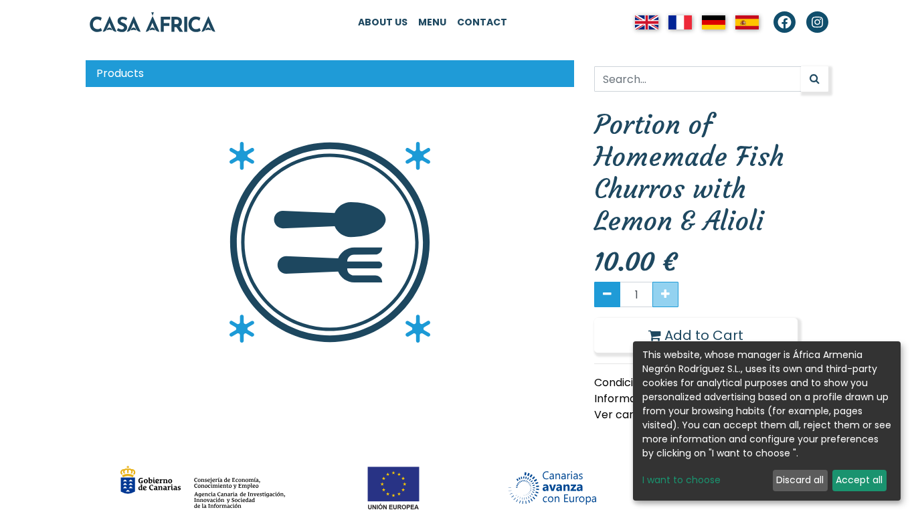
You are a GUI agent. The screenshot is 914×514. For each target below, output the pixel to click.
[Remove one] (607, 294)
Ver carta (619, 414)
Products (120, 73)
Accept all (859, 480)
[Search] (814, 79)
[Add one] (665, 294)
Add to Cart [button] (702, 335)
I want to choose (681, 480)
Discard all (800, 480)
